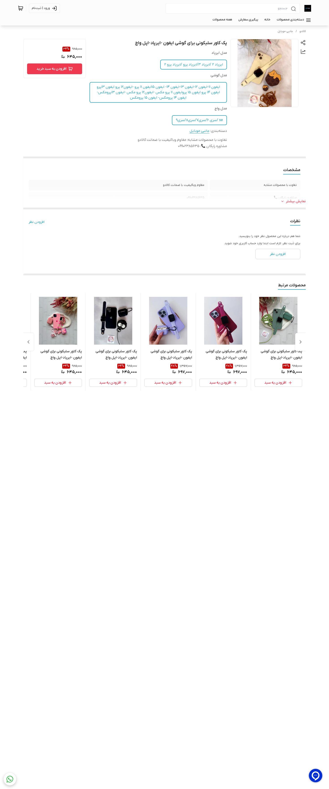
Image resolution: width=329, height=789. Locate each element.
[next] (28, 342)
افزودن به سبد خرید (51, 69)
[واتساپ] (10, 779)
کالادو (302, 31)
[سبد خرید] (20, 8)
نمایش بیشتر (296, 201)
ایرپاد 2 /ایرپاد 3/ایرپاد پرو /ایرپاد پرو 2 (193, 64)
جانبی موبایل (285, 31)
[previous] (300, 342)
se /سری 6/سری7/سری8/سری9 (199, 120)
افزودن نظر (37, 222)
